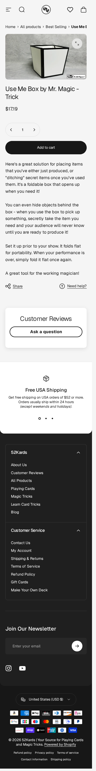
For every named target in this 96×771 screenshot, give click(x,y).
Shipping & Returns (27, 558)
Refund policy (23, 752)
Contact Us (20, 543)
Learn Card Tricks (25, 504)
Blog (15, 512)
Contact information (34, 759)
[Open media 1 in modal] (77, 43)
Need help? (77, 286)
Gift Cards (19, 582)
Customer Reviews (27, 473)
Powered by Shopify (60, 744)
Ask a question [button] (46, 332)
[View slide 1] (40, 418)
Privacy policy (44, 752)
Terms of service (68, 752)
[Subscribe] (77, 646)
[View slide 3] (52, 418)
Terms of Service (25, 566)
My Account (21, 550)
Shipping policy (61, 759)
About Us (19, 465)
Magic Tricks (21, 496)
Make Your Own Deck (29, 590)
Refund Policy (23, 574)
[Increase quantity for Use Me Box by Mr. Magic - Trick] (34, 129)
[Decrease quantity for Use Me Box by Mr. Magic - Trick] (11, 129)
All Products (21, 480)
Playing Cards (23, 488)
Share (18, 286)
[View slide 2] (46, 418)
